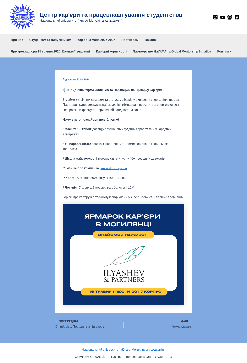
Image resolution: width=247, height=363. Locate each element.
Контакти (224, 51)
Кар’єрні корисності (111, 51)
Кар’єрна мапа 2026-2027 (96, 39)
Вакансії (151, 39)
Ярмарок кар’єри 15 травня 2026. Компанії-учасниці (50, 51)
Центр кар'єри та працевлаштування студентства (111, 15)
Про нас (17, 39)
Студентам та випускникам (50, 39)
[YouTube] (222, 17)
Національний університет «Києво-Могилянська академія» (123, 349)
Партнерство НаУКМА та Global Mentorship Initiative (172, 51)
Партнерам (130, 39)
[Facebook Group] (229, 17)
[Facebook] (236, 17)
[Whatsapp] (215, 17)
